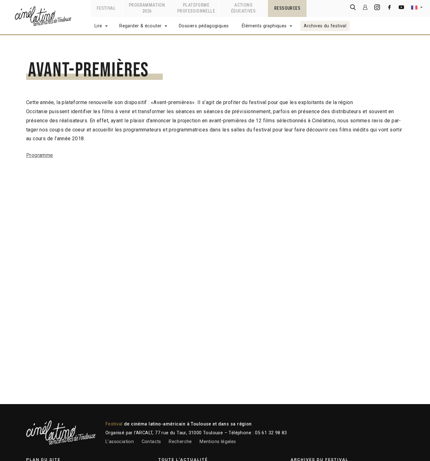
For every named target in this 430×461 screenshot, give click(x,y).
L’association (119, 441)
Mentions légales (218, 441)
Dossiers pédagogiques (204, 26)
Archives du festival (325, 26)
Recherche (180, 441)
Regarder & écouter (140, 26)
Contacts (151, 441)
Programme (39, 155)
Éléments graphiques (264, 26)
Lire (98, 26)
